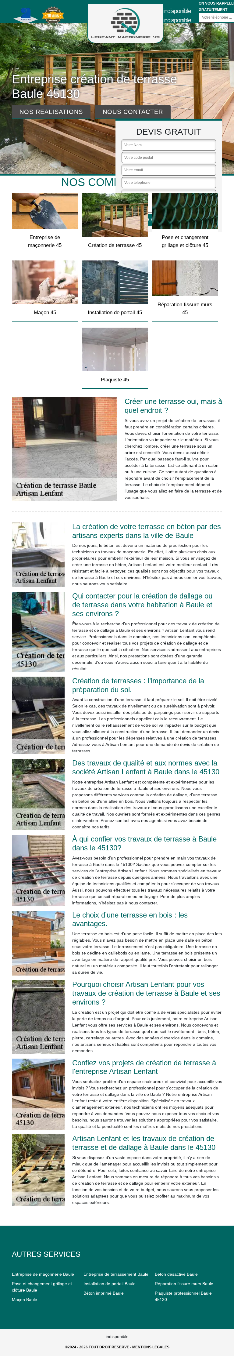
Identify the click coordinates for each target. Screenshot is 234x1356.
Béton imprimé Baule (103, 1293)
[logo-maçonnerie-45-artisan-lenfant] (125, 23)
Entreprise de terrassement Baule (115, 1274)
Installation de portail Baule (109, 1283)
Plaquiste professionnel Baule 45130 (183, 1296)
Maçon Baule (24, 1299)
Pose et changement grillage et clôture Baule (42, 1286)
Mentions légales (150, 1347)
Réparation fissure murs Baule (184, 1283)
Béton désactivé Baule (176, 1274)
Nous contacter (133, 111)
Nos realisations (51, 111)
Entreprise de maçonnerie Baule (43, 1274)
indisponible (177, 11)
